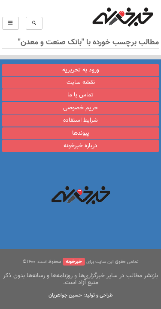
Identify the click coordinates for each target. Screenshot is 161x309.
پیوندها (80, 133)
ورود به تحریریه (80, 70)
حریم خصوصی (80, 108)
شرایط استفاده (80, 120)
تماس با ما (80, 95)
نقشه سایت (81, 82)
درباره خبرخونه (80, 146)
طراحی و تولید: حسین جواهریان (81, 295)
